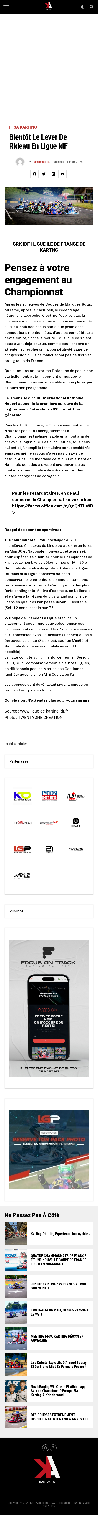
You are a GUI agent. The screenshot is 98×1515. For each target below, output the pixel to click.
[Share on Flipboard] (53, 174)
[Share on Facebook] (34, 174)
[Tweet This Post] (44, 174)
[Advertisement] (49, 69)
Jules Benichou (41, 161)
